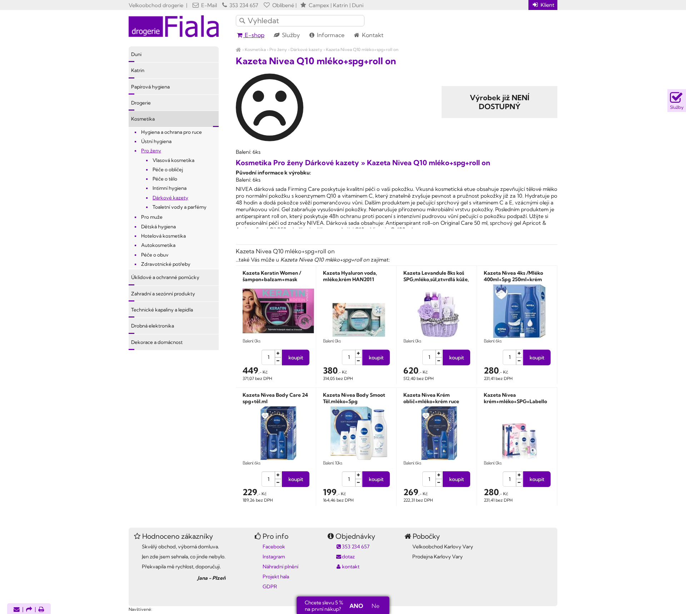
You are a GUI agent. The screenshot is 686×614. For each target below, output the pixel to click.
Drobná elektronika (152, 326)
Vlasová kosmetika (173, 160)
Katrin (137, 70)
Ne (375, 605)
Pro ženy (278, 49)
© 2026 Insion (544, 600)
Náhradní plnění (280, 566)
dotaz (348, 556)
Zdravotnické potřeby (165, 264)
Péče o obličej (168, 169)
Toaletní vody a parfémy (180, 207)
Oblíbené (282, 5)
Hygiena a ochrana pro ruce (171, 132)
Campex (319, 5)
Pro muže (152, 217)
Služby (290, 35)
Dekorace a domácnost (157, 342)
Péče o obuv (155, 255)
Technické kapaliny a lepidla (162, 310)
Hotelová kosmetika (163, 236)
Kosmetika (255, 49)
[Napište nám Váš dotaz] (17, 610)
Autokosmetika (158, 245)
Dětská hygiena (158, 226)
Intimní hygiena (170, 188)
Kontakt (372, 35)
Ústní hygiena (156, 141)
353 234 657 (243, 5)
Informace (329, 35)
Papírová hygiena (150, 87)
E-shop (253, 35)
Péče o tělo (165, 179)
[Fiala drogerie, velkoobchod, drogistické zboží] (238, 49)
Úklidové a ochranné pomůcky (165, 277)
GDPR (270, 586)
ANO (356, 605)
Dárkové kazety (306, 49)
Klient (547, 4)
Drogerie (141, 103)
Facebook (274, 546)
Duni (136, 54)
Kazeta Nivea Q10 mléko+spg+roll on (362, 49)
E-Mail (208, 5)
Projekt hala (276, 576)
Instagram (274, 556)
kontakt (350, 566)
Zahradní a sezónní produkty (163, 293)
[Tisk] (41, 610)
